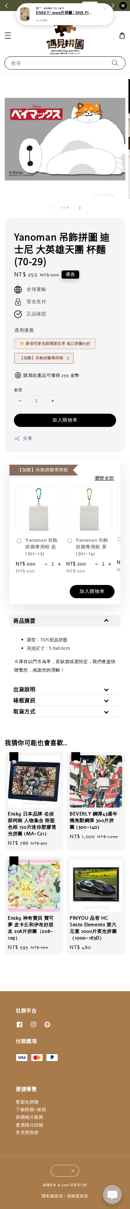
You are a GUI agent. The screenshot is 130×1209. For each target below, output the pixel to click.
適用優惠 (24, 330)
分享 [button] (27, 438)
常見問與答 (27, 1133)
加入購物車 (65, 420)
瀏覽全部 (104, 478)
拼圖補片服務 (30, 1117)
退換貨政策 (78, 1196)
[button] (8, 36)
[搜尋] (115, 63)
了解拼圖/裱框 (31, 1110)
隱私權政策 (52, 1196)
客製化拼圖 (27, 1102)
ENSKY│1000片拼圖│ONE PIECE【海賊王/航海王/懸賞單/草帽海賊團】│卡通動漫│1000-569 (65, 12)
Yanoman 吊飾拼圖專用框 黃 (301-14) (92, 547)
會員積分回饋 (30, 1125)
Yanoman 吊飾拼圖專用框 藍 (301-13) (41, 547)
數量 (18, 390)
